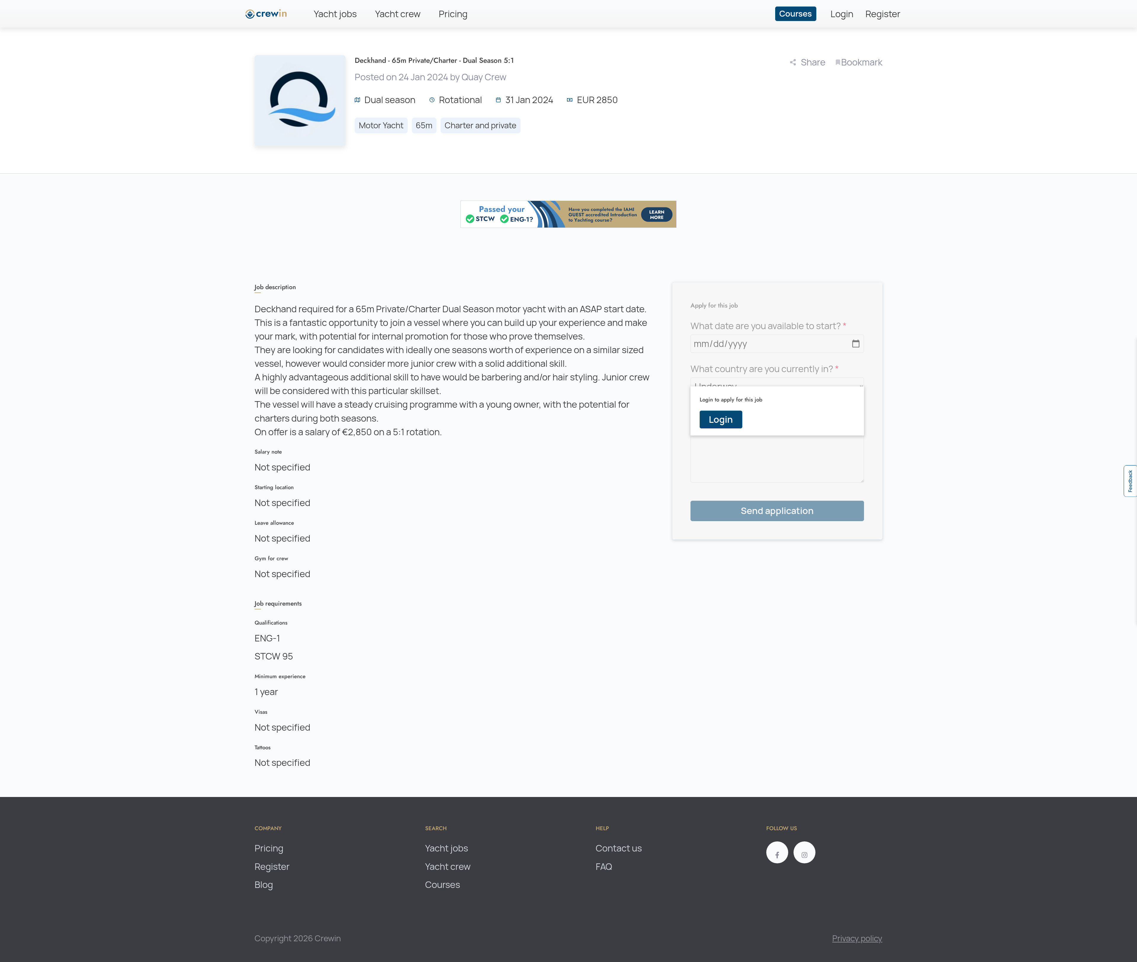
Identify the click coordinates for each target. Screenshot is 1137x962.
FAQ (604, 867)
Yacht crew (398, 14)
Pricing (453, 14)
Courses (795, 13)
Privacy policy (857, 938)
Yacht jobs (335, 14)
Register (882, 14)
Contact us (619, 848)
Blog (264, 885)
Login (842, 14)
